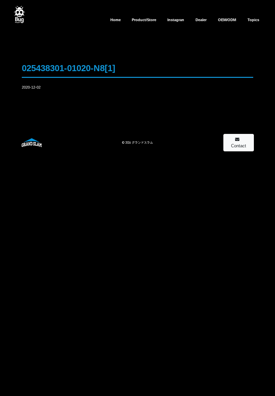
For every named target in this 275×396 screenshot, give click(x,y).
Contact (238, 145)
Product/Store (144, 20)
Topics (253, 20)
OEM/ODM (227, 20)
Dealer (201, 20)
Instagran (175, 20)
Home (115, 20)
